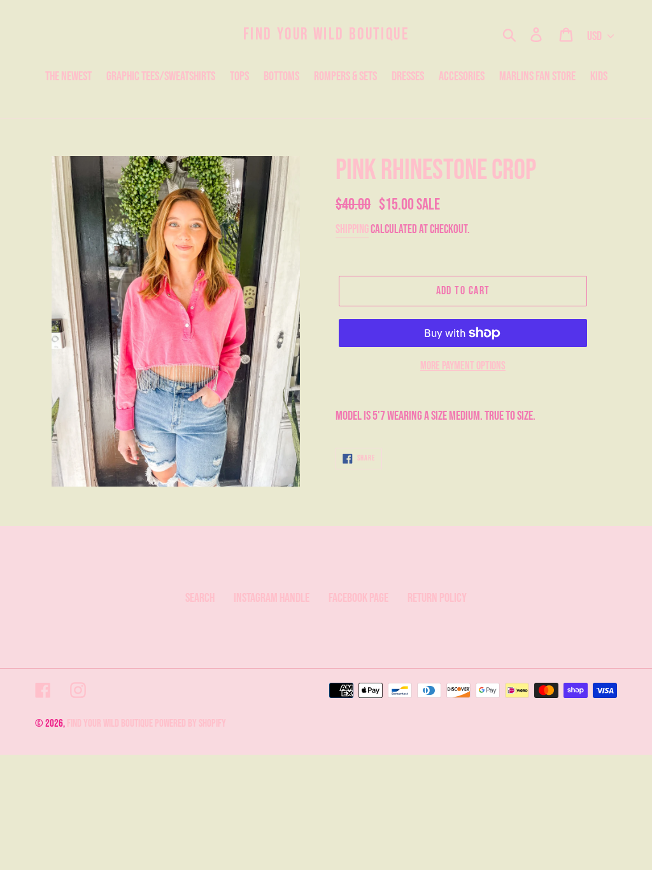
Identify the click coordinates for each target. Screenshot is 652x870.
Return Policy (437, 598)
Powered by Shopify (190, 723)
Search (200, 598)
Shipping (352, 229)
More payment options (463, 366)
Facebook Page (358, 598)
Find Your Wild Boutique (326, 35)
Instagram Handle (271, 598)
